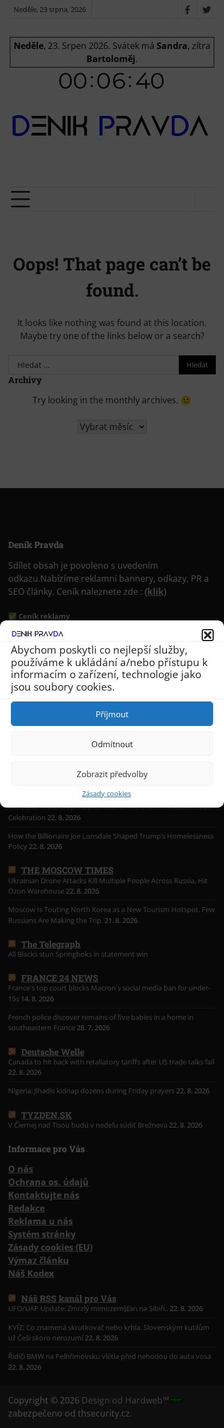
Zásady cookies (106, 793)
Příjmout (112, 714)
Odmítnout (112, 743)
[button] (207, 635)
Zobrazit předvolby (112, 773)
